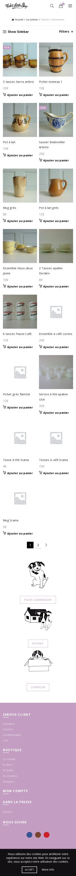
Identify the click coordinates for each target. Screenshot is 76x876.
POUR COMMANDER (38, 600)
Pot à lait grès (49, 208)
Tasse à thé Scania (16, 460)
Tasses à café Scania (53, 460)
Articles (7, 812)
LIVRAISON (38, 687)
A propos (8, 723)
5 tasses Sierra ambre (18, 82)
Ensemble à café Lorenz (55, 334)
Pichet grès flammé (16, 394)
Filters (64, 31)
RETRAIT (38, 643)
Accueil (19, 19)
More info (48, 869)
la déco (7, 764)
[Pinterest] (46, 835)
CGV (5, 740)
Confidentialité (12, 735)
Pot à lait (9, 142)
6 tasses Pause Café (17, 334)
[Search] (52, 6)
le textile (8, 770)
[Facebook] (29, 835)
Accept (29, 869)
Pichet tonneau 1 (51, 82)
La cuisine (32, 19)
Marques (8, 781)
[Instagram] (38, 835)
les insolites (10, 776)
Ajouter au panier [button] (20, 95)
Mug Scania (10, 520)
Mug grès (9, 208)
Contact (8, 729)
